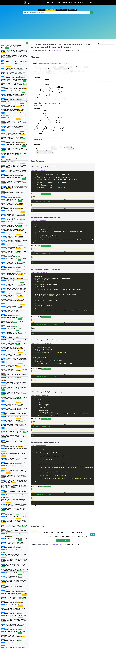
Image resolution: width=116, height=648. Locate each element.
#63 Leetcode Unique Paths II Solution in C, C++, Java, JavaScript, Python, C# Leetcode (13, 300)
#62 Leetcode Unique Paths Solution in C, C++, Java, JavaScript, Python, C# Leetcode (13, 296)
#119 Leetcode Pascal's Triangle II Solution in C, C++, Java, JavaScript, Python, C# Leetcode (13, 543)
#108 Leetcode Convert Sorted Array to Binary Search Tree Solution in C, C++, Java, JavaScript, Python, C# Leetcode (14, 496)
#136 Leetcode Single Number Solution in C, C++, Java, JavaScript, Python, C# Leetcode (14, 613)
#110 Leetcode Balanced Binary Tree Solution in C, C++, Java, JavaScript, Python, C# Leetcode (14, 505)
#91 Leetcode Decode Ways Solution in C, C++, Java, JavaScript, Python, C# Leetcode (13, 421)
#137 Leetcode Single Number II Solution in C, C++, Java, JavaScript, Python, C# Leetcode (14, 616)
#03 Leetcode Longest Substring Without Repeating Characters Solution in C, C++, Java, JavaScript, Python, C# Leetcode (14, 56)
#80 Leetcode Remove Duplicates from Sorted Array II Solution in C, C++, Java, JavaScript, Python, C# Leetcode (14, 374)
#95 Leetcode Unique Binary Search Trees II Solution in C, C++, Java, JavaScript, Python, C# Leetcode (13, 436)
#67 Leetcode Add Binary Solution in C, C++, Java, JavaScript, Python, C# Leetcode (14, 314)
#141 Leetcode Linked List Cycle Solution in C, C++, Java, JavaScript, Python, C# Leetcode (14, 632)
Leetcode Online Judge (43, 50)
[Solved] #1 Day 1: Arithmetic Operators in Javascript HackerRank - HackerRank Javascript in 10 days (14, 171)
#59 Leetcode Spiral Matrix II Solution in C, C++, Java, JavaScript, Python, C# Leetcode (13, 285)
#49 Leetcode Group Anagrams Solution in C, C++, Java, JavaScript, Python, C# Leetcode (14, 244)
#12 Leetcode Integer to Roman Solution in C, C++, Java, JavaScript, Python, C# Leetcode (14, 95)
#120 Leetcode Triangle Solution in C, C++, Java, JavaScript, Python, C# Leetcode (13, 547)
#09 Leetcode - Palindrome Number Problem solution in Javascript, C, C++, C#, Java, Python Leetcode (14, 80)
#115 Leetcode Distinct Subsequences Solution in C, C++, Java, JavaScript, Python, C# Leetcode (14, 526)
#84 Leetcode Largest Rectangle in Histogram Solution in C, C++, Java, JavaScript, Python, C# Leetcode (13, 393)
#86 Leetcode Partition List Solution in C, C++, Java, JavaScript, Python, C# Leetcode (14, 401)
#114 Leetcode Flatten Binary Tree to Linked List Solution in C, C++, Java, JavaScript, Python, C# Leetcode (13, 521)
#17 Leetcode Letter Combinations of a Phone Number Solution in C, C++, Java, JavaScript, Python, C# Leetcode (13, 114)
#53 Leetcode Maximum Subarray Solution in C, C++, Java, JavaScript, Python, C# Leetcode (14, 263)
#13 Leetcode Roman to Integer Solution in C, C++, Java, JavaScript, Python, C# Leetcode (14, 99)
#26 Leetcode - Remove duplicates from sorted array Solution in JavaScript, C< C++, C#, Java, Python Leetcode (14, 149)
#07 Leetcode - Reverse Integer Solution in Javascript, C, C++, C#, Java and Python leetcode (14, 73)
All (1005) (41, 9)
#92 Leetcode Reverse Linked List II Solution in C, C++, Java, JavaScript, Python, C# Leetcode (13, 425)
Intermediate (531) (61, 9)
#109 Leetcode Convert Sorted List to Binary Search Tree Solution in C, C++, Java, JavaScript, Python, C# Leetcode (14, 501)
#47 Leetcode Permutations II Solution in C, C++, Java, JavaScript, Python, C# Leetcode (13, 237)
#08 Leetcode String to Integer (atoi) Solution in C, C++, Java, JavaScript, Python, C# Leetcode (13, 76)
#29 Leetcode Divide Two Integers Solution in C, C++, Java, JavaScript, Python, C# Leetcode (13, 162)
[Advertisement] (58, 25)
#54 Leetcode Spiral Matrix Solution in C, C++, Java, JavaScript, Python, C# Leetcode (14, 266)
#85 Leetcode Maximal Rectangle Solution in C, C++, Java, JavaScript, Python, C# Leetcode (14, 398)
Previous (35, 530)
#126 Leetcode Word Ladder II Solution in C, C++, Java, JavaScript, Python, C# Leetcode (14, 573)
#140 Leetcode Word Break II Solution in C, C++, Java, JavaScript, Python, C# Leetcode (13, 628)
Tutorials (58, 2)
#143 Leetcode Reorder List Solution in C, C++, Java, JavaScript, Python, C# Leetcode (13, 640)
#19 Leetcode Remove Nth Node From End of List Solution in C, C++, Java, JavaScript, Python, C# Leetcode (13, 122)
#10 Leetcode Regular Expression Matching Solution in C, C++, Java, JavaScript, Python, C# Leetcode (14, 84)
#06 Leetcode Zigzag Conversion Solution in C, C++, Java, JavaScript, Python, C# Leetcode (14, 69)
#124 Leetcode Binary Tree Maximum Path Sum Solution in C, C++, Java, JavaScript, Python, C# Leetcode (13, 565)
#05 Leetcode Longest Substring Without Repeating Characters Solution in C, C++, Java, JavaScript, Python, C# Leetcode (14, 65)
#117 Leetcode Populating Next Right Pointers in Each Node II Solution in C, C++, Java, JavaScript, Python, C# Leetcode (13, 535)
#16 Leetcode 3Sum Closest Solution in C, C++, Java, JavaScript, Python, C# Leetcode (13, 110)
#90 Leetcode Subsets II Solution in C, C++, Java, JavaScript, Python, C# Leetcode (13, 417)
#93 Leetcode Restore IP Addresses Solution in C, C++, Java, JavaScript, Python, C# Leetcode (13, 428)
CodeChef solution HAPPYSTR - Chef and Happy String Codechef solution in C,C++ (13, 337)
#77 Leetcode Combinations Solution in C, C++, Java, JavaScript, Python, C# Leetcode (13, 362)
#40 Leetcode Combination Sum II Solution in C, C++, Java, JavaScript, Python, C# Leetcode (13, 211)
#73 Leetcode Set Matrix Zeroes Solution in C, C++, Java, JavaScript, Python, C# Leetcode (14, 348)
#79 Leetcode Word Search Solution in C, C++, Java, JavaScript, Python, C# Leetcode (14, 370)
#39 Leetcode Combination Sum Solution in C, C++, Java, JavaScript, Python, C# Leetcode (14, 207)
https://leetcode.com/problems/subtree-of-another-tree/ (54, 63)
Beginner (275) (50, 9)
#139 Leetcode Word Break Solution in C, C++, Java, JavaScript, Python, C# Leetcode (13, 625)
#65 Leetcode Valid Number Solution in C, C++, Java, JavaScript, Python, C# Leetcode (13, 307)
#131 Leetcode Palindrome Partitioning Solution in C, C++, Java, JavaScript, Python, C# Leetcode (14, 594)
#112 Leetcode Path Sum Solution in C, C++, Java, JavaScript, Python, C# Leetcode (14, 514)
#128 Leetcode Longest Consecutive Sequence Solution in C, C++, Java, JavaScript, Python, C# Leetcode (13, 581)
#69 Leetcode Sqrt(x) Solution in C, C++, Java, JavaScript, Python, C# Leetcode (13, 329)
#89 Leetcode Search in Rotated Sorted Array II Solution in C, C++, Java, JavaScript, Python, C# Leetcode (13, 413)
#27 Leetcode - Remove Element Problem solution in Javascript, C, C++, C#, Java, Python (14, 154)
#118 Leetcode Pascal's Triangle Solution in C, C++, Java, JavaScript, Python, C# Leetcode (14, 539)
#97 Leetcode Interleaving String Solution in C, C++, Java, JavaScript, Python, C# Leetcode (14, 445)
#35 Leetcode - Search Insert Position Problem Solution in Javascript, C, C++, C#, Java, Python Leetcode (13, 192)
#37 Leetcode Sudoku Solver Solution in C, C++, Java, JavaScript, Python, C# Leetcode (13, 200)
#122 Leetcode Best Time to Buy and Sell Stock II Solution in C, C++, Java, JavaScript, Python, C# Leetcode (13, 556)
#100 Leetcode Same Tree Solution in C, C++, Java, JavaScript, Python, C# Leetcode (14, 459)
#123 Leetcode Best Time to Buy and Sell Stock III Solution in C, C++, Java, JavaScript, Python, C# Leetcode (14, 560)
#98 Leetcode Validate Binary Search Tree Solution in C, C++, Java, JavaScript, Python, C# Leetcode (14, 450)
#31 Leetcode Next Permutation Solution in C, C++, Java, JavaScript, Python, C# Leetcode (14, 174)
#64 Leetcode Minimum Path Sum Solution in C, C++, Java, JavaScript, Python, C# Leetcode (13, 303)
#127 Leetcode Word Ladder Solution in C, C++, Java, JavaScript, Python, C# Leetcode (13, 577)
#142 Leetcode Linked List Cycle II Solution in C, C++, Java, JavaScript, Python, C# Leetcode (13, 636)
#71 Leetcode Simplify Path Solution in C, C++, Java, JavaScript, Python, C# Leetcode (14, 340)
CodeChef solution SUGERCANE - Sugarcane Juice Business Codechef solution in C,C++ (14, 259)
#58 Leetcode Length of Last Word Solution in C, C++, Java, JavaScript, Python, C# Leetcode (13, 281)
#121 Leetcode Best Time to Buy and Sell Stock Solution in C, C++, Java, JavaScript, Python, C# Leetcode (13, 551)
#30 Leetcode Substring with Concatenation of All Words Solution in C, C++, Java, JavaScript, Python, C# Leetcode (13, 166)
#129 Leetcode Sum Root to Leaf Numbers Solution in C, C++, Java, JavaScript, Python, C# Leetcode (14, 586)
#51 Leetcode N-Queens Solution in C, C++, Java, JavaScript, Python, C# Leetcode (13, 252)
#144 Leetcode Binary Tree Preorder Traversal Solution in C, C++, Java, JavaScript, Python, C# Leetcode (13, 644)
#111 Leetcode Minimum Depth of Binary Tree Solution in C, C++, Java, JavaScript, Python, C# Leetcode (13, 509)
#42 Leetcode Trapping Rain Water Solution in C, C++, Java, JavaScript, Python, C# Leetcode (13, 219)
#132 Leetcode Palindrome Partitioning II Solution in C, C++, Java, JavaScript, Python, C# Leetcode (14, 598)
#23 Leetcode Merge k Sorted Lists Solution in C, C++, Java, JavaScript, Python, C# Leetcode (13, 138)
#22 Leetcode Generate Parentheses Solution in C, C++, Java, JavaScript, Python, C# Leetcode (14, 134)
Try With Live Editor (45, 193)
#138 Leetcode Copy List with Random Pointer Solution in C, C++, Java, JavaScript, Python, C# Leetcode (13, 620)
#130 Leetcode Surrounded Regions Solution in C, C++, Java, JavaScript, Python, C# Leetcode (14, 590)
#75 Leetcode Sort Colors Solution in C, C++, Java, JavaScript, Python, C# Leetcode (14, 355)
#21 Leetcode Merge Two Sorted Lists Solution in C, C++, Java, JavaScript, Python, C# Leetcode (14, 130)
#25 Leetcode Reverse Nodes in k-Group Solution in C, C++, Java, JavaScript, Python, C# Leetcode (14, 145)
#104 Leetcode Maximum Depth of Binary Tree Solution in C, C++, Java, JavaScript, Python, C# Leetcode (13, 476)
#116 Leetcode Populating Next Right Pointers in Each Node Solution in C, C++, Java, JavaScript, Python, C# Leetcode (14, 530)
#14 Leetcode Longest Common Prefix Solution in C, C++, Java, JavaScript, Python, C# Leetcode (14, 102)
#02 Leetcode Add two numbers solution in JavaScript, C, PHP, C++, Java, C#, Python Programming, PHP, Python (14, 51)
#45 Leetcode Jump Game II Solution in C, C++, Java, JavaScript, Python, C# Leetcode (13, 230)
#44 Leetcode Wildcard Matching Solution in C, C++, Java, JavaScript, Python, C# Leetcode (14, 226)
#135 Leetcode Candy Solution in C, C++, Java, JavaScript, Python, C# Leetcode (13, 609)
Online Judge (76, 2)
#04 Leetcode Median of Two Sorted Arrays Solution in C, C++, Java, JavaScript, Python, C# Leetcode (14, 61)
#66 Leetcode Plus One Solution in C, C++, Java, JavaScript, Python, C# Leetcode (13, 311)
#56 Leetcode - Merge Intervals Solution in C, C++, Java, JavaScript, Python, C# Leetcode (13, 274)
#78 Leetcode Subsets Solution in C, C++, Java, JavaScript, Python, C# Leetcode (13, 366)
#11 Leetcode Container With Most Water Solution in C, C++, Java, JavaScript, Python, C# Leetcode (14, 91)
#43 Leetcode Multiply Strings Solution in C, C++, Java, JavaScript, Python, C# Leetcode (13, 222)
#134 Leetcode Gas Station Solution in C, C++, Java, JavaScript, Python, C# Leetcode (13, 605)
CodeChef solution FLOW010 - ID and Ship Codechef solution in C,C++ (12, 322)
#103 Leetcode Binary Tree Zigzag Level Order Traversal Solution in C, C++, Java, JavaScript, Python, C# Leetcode (13, 471)
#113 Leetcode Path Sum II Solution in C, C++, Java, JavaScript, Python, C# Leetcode (14, 517)
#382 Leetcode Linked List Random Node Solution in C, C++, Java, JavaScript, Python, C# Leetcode (14, 87)
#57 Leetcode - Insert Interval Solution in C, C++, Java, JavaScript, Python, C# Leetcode (13, 278)
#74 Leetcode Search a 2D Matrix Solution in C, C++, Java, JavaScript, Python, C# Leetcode (14, 351)
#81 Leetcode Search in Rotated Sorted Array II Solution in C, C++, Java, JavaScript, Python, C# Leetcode (13, 379)
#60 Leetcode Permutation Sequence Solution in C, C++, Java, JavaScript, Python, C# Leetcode (14, 289)
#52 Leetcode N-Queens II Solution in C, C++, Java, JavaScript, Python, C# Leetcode (14, 255)
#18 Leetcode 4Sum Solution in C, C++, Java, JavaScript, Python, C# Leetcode (12, 118)
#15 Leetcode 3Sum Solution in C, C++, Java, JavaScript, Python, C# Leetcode (12, 106)
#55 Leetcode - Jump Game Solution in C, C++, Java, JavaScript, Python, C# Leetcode (14, 270)
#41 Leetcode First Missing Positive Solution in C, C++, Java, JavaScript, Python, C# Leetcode (13, 215)
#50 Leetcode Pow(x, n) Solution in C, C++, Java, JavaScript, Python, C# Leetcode (13, 248)
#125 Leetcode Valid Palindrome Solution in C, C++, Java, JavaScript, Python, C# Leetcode (14, 570)
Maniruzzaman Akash (56, 50)
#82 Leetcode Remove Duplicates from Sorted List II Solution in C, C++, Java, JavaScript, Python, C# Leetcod (14, 384)
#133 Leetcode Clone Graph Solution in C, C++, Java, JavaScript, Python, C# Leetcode (13, 602)
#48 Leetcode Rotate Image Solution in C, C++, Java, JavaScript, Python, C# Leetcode (14, 241)
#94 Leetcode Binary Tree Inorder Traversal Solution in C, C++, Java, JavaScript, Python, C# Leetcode (14, 432)
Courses (53, 2)
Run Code (84, 2)
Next (92, 534)
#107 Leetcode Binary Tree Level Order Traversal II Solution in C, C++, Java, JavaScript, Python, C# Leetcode (14, 491)
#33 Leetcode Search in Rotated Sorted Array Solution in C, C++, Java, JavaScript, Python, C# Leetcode (13, 182)
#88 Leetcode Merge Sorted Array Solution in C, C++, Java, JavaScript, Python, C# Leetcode (14, 409)
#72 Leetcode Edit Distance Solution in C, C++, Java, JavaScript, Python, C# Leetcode (14, 344)
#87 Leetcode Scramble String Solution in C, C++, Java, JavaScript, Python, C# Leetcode (13, 405)
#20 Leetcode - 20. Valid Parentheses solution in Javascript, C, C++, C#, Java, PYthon (13, 127)
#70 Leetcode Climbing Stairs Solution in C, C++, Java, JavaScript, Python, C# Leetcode (13, 333)
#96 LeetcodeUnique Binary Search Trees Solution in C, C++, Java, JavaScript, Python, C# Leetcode (14, 441)
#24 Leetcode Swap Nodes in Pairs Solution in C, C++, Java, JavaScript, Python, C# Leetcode (13, 141)
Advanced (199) (72, 9)
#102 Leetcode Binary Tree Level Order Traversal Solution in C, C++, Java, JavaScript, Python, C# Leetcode (13, 467)
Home (48, 2)
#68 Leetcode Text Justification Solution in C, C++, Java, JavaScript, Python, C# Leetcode (13, 318)
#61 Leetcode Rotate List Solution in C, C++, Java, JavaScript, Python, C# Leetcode (13, 292)
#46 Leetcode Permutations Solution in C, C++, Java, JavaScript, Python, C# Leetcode (14, 233)
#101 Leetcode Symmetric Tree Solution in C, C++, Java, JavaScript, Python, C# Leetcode (14, 463)
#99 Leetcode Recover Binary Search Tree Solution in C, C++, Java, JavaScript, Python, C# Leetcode (14, 454)
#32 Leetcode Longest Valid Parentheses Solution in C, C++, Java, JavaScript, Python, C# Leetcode (14, 178)
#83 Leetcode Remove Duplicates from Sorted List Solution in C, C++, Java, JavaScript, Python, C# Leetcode (13, 388)
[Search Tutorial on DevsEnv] (45, 3)
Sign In (90, 2)
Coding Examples (67, 2)
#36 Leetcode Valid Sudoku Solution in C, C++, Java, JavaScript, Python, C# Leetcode (14, 196)
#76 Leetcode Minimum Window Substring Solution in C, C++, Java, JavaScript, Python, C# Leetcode (14, 359)
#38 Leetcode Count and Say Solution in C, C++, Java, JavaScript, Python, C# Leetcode (13, 204)
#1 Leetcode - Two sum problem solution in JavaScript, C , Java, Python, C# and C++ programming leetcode (13, 46)
